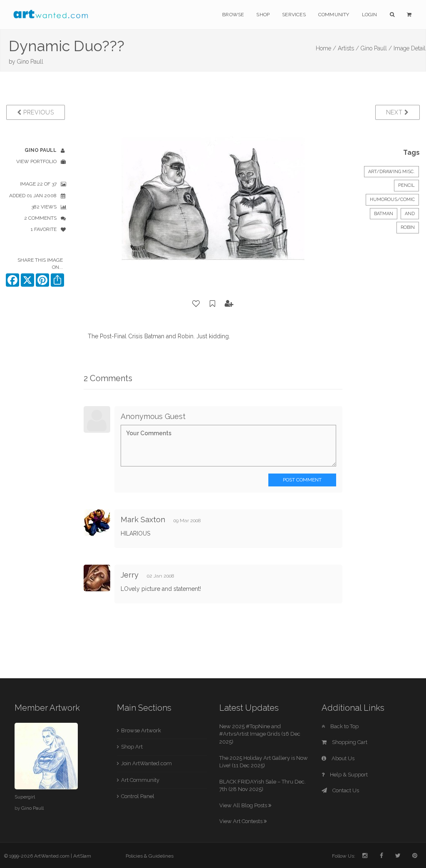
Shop (263, 14)
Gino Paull (30, 61)
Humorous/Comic (392, 199)
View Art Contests (241, 821)
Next (395, 112)
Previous (37, 112)
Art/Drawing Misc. (391, 171)
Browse (233, 14)
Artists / (348, 48)
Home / (326, 48)
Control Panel (137, 796)
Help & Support (348, 774)
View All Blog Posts (243, 805)
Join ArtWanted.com (146, 763)
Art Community (140, 780)
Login (369, 14)
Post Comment (302, 480)
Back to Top (344, 726)
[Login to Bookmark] (212, 303)
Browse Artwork (141, 730)
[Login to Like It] (196, 303)
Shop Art (132, 747)
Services (294, 14)
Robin (408, 227)
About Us (342, 758)
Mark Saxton (143, 519)
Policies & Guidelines (149, 856)
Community (333, 14)
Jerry (131, 574)
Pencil (406, 185)
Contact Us (345, 790)
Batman (383, 213)
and (410, 213)
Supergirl (25, 797)
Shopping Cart (349, 742)
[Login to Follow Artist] (229, 303)
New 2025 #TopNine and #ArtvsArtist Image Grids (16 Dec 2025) (259, 734)
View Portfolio (36, 161)
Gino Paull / (376, 48)
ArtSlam (82, 856)
